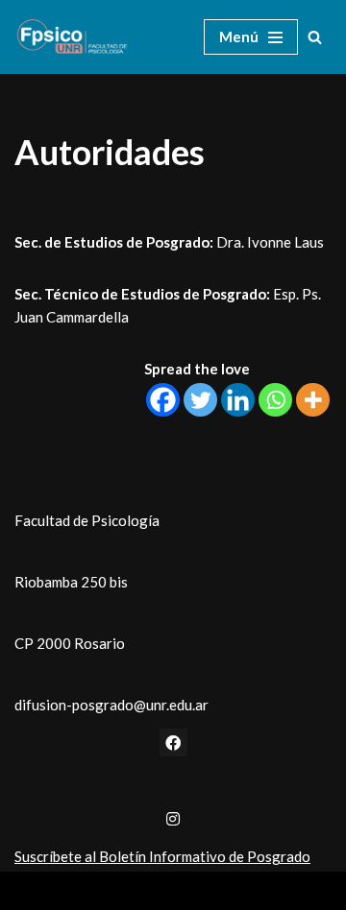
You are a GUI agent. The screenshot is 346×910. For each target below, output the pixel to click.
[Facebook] (163, 400)
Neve (94, 890)
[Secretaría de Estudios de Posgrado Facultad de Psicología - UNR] (72, 36)
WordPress (232, 890)
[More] (313, 400)
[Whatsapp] (275, 400)
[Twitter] (200, 400)
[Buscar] (315, 37)
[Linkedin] (238, 400)
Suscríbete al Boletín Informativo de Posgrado (162, 856)
